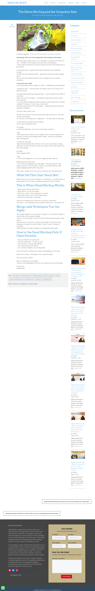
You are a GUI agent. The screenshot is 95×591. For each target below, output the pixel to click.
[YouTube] (9, 570)
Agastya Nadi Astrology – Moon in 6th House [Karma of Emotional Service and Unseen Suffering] (78, 311)
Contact (84, 2)
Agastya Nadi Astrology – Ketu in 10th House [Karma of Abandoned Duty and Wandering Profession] (78, 389)
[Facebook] (13, 570)
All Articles (33, 54)
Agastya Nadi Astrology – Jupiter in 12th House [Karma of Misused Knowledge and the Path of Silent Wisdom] (78, 350)
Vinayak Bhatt (75, 101)
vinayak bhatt (47, 279)
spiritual (38, 279)
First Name (55, 534)
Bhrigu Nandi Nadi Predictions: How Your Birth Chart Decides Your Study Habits (66, 501)
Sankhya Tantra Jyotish (77, 78)
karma (57, 275)
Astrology (39, 54)
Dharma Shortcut (76, 53)
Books (77, 2)
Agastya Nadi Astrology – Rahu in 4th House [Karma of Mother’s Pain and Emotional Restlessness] (78, 427)
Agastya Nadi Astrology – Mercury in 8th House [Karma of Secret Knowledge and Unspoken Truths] (78, 272)
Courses (53, 2)
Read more (78, 178)
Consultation (62, 2)
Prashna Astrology (76, 74)
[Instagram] (17, 570)
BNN (44, 275)
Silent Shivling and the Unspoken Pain (21, 279)
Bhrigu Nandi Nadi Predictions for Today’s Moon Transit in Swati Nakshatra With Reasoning (32, 513)
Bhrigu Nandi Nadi (48, 54)
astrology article (26, 275)
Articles (70, 2)
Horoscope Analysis (77, 63)
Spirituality (57, 54)
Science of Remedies (77, 82)
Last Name (71, 534)
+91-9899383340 (26, 575)
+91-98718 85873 (37, 575)
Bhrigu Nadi (37, 275)
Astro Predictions (76, 40)
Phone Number (72, 542)
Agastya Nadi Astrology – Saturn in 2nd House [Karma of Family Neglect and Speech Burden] (78, 466)
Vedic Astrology (75, 97)
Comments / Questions (58, 558)
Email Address (56, 542)
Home (46, 2)
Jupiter (51, 275)
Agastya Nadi (75, 31)
